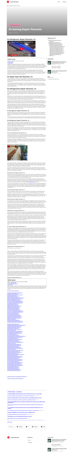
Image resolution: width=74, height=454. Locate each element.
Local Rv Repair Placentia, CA (12, 303)
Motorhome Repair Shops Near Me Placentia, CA (16, 325)
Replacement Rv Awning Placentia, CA (14, 305)
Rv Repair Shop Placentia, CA (12, 293)
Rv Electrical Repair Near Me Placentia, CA (15, 322)
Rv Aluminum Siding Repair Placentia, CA (14, 294)
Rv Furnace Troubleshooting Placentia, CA (15, 301)
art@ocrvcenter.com (14, 283)
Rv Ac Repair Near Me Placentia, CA (13, 310)
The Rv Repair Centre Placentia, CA (13, 341)
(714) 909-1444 (10, 62)
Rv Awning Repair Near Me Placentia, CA (14, 302)
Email (44, 426)
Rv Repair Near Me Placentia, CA (13, 306)
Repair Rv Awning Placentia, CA (13, 313)
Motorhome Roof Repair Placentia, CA (56, 47)
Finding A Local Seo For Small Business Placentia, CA (17, 376)
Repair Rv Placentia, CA (11, 319)
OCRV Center (10, 63)
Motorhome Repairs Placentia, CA (13, 299)
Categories (64, 1)
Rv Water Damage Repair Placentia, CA (14, 298)
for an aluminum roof (31, 181)
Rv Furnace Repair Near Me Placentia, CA (15, 331)
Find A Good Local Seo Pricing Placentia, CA (15, 378)
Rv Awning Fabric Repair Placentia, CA (14, 318)
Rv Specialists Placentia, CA (12, 295)
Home (59, 1)
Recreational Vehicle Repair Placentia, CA (15, 292)
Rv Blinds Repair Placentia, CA (12, 304)
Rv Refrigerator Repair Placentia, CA (14, 327)
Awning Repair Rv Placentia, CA (13, 328)
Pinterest (35, 426)
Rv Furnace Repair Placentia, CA (13, 290)
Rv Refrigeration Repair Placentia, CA (55, 43)
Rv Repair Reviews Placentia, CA (13, 324)
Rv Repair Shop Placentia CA (15, 25)
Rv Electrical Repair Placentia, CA (13, 296)
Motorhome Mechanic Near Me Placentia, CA (15, 297)
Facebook (20, 426)
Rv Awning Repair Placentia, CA (13, 358)
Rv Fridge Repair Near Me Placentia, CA (14, 332)
